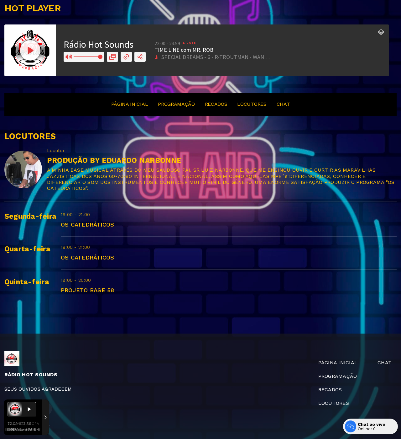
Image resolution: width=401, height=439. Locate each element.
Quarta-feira (27, 249)
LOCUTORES (251, 104)
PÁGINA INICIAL (129, 104)
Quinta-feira (26, 282)
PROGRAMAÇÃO (176, 104)
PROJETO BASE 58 (87, 290)
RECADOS (216, 104)
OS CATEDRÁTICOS (87, 224)
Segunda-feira (30, 216)
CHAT (283, 104)
